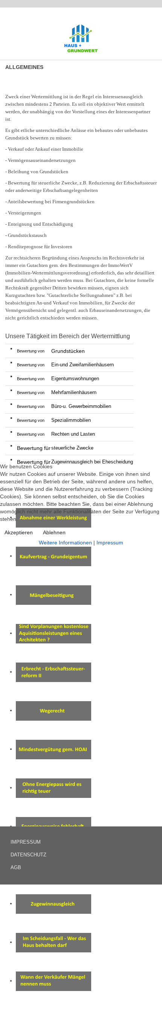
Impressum (109, 543)
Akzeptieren (19, 532)
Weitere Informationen (65, 543)
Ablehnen (54, 532)
